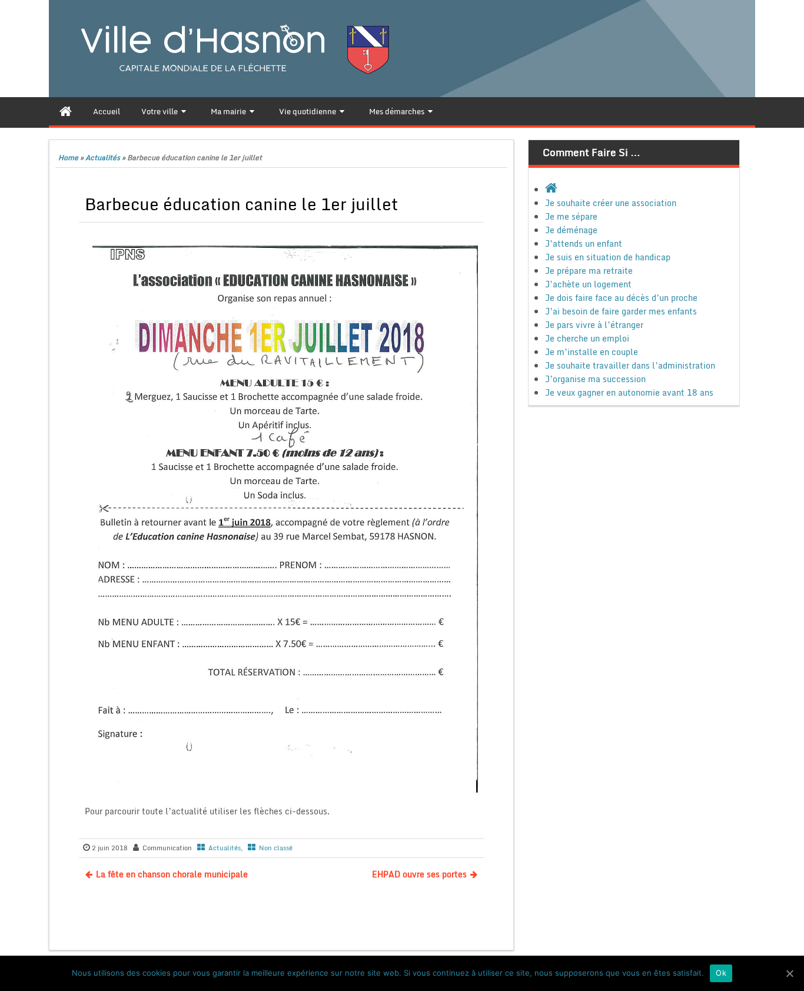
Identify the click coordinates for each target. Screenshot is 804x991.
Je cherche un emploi (587, 338)
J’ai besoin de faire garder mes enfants (621, 311)
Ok (721, 972)
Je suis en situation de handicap (607, 257)
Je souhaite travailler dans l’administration (630, 365)
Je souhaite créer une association (610, 203)
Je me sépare (571, 216)
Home (68, 157)
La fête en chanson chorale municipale (172, 874)
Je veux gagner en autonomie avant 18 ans (629, 392)
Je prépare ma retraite (589, 270)
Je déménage (571, 230)
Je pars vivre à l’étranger (594, 325)
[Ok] (789, 973)
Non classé (276, 848)
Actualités (102, 157)
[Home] (65, 111)
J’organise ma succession (595, 379)
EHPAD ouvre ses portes (419, 874)
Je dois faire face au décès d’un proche (621, 297)
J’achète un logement (588, 284)
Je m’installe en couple (591, 352)
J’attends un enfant (583, 243)
